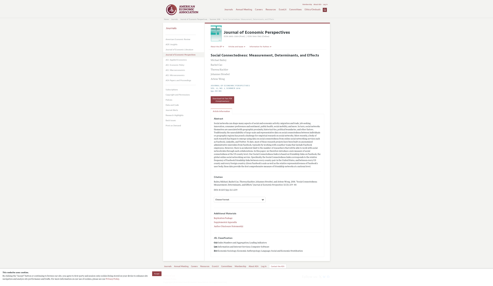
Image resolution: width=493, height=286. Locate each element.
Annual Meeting (244, 9)
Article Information (221, 111)
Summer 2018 (215, 19)
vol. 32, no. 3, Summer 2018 (225, 88)
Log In (325, 4)
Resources (271, 9)
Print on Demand (173, 125)
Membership (307, 4)
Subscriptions (172, 89)
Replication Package (223, 218)
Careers (259, 9)
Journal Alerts (172, 110)
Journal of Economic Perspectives (193, 19)
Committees (295, 9)
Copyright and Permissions (178, 95)
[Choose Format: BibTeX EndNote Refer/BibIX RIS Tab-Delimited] (240, 200)
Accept (156, 274)
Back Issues (171, 120)
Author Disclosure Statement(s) (228, 227)
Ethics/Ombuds (313, 9)
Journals (228, 9)
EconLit (282, 9)
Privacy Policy (112, 279)
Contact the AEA (277, 266)
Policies (169, 100)
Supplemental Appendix (225, 222)
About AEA (317, 4)
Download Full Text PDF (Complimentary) (222, 99)
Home (166, 19)
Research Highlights (174, 115)
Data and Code (172, 105)
